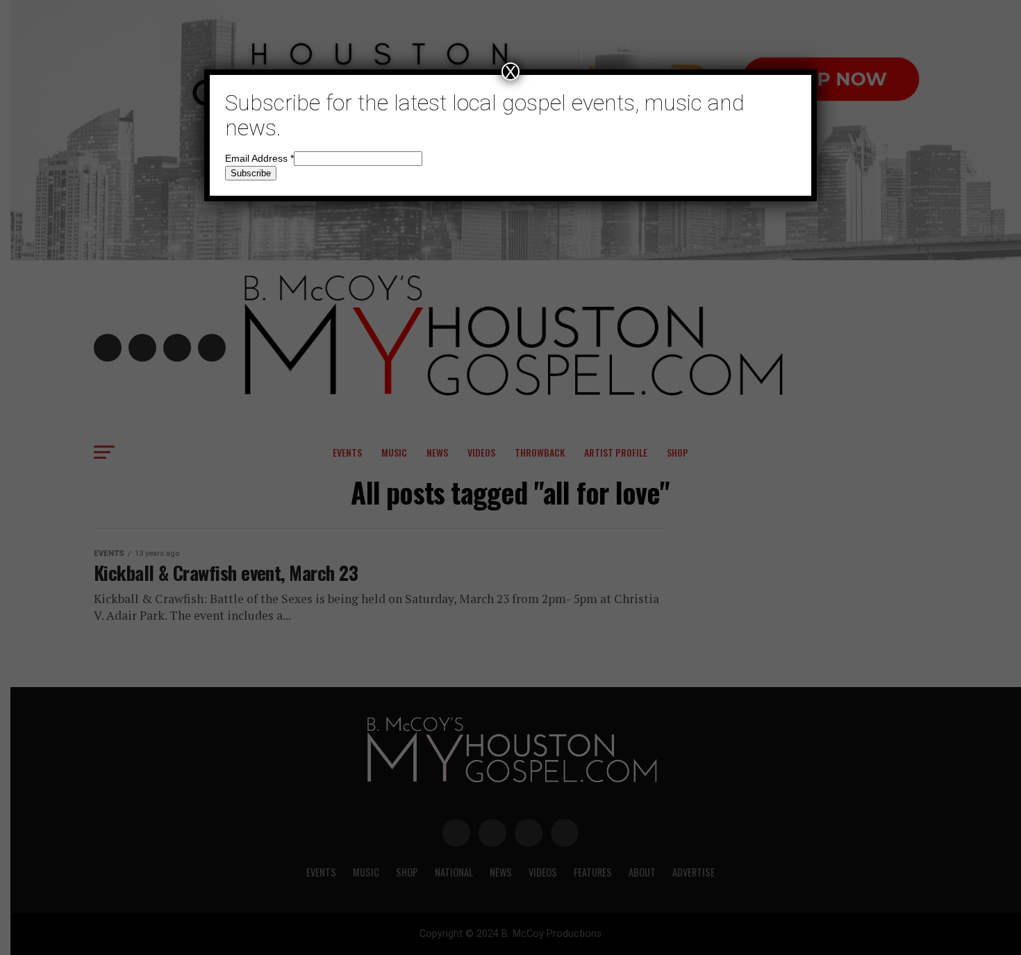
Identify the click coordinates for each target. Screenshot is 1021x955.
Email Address (259, 158)
